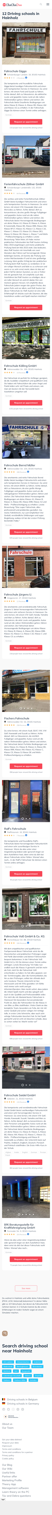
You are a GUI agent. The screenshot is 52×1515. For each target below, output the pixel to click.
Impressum (7, 1446)
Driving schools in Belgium (22, 1399)
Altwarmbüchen (23, 1362)
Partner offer (9, 1476)
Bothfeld (6, 1371)
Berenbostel (37, 1366)
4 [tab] (31, 708)
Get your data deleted (11, 1439)
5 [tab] (33, 1214)
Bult (15, 1371)
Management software (15, 1488)
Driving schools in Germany (23, 1403)
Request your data (10, 1442)
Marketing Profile (12, 1480)
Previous (5, 44)
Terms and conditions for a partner (17, 1452)
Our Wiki (7, 1468)
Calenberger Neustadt (11, 1376)
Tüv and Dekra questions (16, 1495)
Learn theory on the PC (15, 1491)
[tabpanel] (26, 43)
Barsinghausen (22, 1366)
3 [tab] (30, 61)
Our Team (8, 1427)
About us (7, 1423)
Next (46, 44)
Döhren (28, 1376)
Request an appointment (26, 122)
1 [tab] (22, 61)
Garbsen (6, 1380)
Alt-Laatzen (8, 1362)
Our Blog (7, 1464)
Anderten (37, 1362)
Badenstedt (7, 1366)
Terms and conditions (11, 1449)
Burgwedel (26, 1371)
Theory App (9, 1484)
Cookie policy (8, 1458)
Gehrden (33, 1380)
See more (26, 1288)
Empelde (38, 1376)
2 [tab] (26, 61)
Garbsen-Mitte (20, 1380)
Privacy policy (8, 1455)
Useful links (8, 1472)
